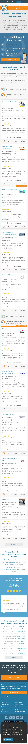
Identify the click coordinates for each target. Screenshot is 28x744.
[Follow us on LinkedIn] (17, 717)
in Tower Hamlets (14, 560)
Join (18, 1)
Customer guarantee (20, 711)
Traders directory (19, 704)
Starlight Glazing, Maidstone (10, 601)
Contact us (4, 707)
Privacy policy (18, 702)
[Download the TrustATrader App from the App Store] (19, 722)
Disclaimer (17, 707)
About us (3, 700)
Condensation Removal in (14, 626)
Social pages (4, 711)
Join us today (14, 677)
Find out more (17, 96)
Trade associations (19, 700)
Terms (16, 709)
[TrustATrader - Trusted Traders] (4, 7)
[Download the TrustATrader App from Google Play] (9, 722)
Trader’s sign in (23, 5)
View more (14, 544)
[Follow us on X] (10, 717)
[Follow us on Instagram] (14, 717)
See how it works (14, 692)
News (2, 709)
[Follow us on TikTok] (21, 717)
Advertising (4, 702)
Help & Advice (5, 704)
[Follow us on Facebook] (6, 717)
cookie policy (19, 734)
